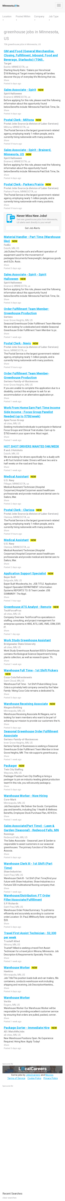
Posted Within (23, 16)
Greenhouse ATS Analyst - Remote (27, 607)
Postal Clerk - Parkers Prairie (24, 184)
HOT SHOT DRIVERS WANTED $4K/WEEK (31, 446)
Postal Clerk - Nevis (17, 343)
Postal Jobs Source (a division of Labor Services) (31, 123)
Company (39, 16)
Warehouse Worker (17, 967)
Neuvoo (49, 1075)
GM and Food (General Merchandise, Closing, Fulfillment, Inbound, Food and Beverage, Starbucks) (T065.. (31, 55)
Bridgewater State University (20, 644)
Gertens (8, 317)
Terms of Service (16, 1078)
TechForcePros (12, 610)
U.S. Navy (9, 480)
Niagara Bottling (13, 707)
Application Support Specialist (25, 573)
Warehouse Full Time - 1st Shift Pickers (31, 670)
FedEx (7, 245)
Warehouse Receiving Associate (26, 704)
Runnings (9, 834)
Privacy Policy (51, 1078)
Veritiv (7, 1001)
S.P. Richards (11, 903)
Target (7, 63)
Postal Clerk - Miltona (19, 120)
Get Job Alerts (32, 228)
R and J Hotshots (13, 450)
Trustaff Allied (12, 941)
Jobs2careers (33, 1075)
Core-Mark (10, 799)
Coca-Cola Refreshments (18, 677)
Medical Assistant (16, 476)
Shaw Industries (13, 871)
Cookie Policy (34, 1078)
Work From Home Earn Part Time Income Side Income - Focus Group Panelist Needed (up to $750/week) (32, 412)
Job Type (53, 16)
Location (7, 16)
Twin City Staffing (13, 769)
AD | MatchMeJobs (14, 1031)
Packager (10, 765)
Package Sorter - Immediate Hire (27, 1027)
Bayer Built (10, 577)
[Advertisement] (27, 1138)
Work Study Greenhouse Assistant (27, 640)
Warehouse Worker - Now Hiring (26, 795)
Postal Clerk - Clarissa (19, 510)
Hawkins (8, 971)
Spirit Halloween (13, 93)
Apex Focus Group (14, 420)
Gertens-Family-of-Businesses (21, 381)
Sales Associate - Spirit (20, 89)
